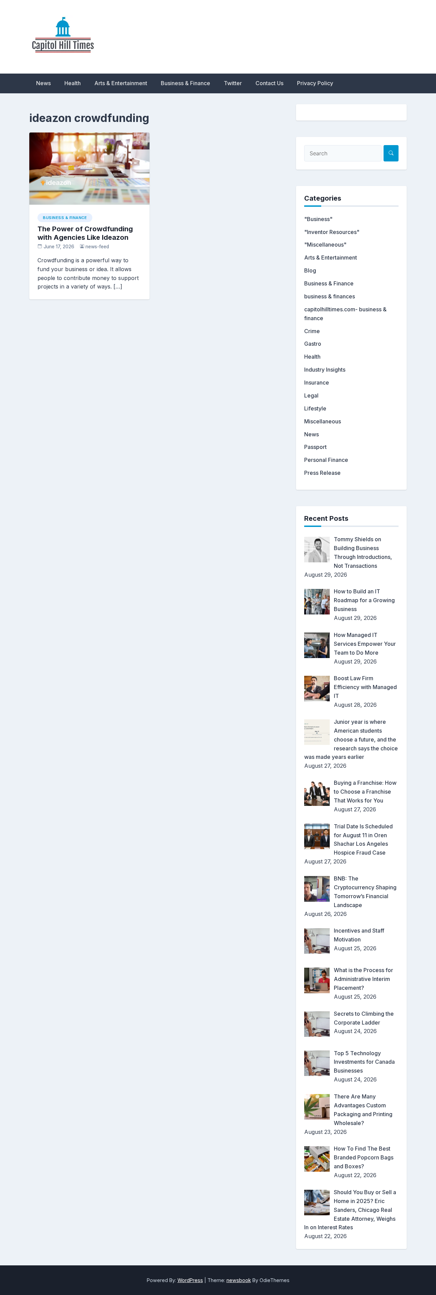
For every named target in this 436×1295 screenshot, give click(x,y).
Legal (311, 395)
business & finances (329, 296)
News (43, 83)
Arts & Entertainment (120, 83)
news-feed (97, 246)
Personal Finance (326, 459)
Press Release (322, 472)
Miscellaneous (322, 421)
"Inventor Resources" (331, 232)
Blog (310, 270)
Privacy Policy (315, 83)
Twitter (233, 83)
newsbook (239, 1280)
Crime (312, 331)
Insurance (316, 382)
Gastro (312, 343)
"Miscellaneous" (325, 244)
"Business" (318, 219)
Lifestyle (315, 408)
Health (72, 83)
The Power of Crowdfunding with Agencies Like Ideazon (85, 233)
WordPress (190, 1280)
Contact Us (269, 83)
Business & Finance (185, 83)
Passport (315, 446)
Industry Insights (324, 369)
